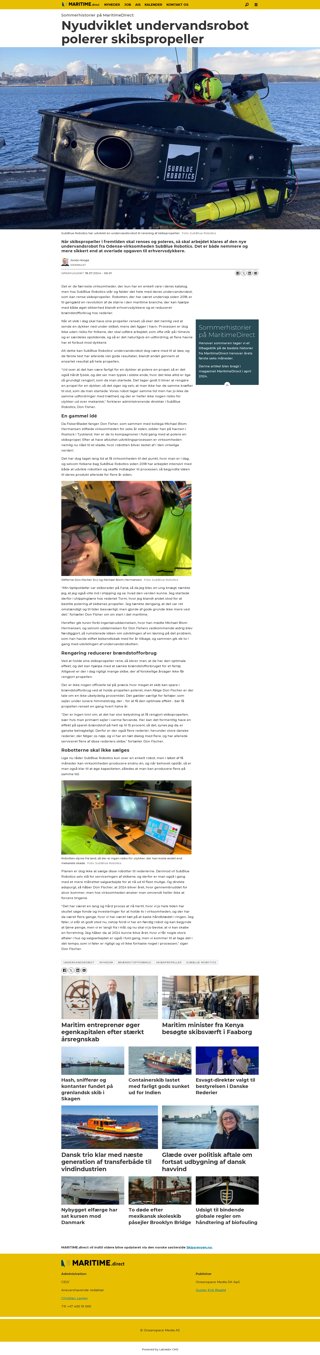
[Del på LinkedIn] (249, 273)
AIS (138, 4)
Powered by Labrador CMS (160, 1349)
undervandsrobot (78, 962)
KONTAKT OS (177, 4)
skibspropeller (169, 962)
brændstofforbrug (134, 962)
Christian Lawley (74, 1298)
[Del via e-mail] (255, 273)
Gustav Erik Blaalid (211, 1290)
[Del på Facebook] (238, 273)
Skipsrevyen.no (199, 1247)
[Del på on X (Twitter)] (243, 273)
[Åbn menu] (256, 5)
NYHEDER (112, 4)
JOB (127, 4)
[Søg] (246, 4)
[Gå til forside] (80, 4)
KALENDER (153, 4)
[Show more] (227, 385)
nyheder (106, 962)
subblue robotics (201, 962)
